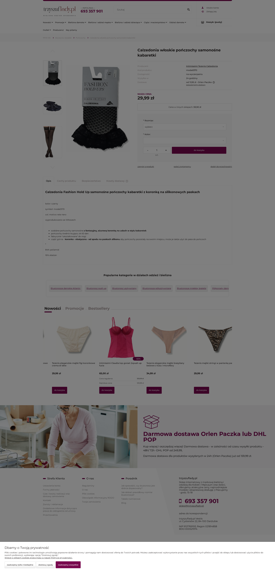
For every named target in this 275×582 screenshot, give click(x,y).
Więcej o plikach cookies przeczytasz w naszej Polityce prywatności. (38, 557)
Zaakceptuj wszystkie (68, 565)
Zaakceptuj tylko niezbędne (20, 565)
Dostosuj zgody (45, 565)
